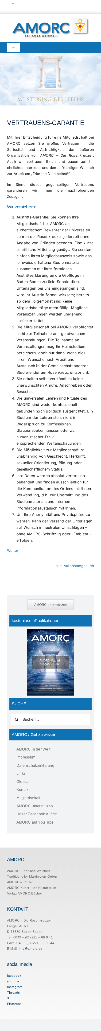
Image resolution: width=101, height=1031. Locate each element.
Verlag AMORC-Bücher (24, 893)
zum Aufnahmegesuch (74, 566)
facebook (14, 975)
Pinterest (14, 1004)
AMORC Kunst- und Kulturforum (31, 888)
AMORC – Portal (19, 882)
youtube (13, 981)
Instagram (15, 987)
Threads (13, 992)
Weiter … (15, 550)
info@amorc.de (30, 948)
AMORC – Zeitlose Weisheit (28, 871)
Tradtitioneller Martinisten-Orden (32, 876)
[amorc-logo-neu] (50, 19)
